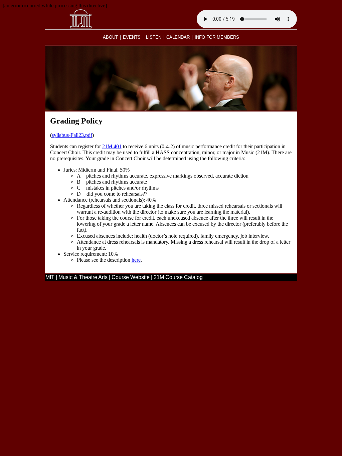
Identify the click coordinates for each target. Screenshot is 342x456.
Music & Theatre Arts (83, 277)
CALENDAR (178, 37)
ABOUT (110, 37)
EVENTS (132, 37)
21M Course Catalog (178, 277)
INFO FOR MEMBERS (217, 37)
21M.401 (112, 146)
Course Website (131, 277)
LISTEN (153, 37)
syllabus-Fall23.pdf (72, 135)
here (136, 260)
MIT (49, 277)
